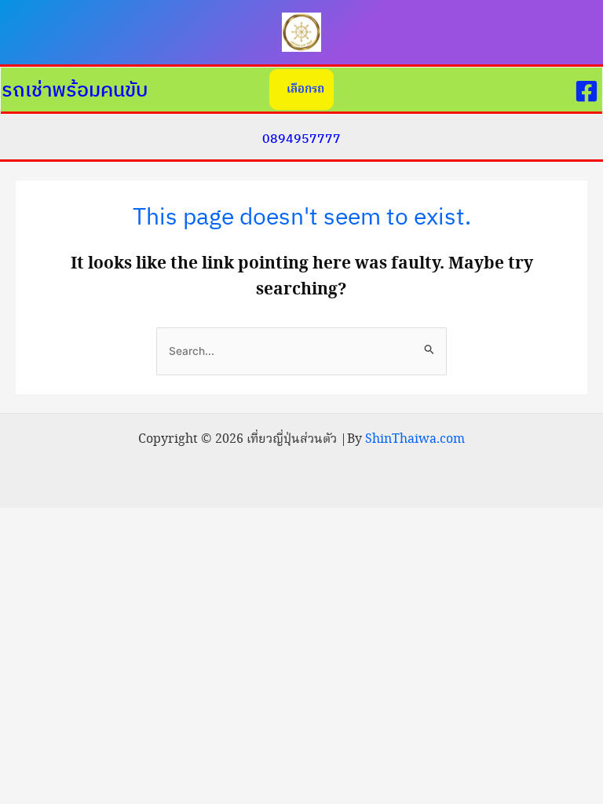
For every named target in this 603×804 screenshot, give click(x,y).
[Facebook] (586, 91)
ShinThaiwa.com (415, 439)
